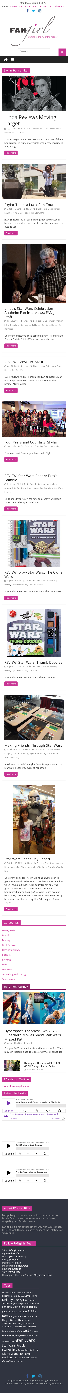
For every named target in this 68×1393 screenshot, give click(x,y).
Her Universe (29, 1316)
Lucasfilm (12, 213)
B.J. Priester (38, 321)
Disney (17, 1300)
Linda (13, 128)
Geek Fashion (9, 945)
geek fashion (8, 1311)
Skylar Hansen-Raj (26, 213)
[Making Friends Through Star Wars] (34, 696)
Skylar (29, 209)
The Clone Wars (36, 584)
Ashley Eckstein (22, 1292)
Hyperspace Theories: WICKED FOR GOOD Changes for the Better (42, 1064)
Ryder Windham (19, 488)
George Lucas (15, 1316)
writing (20, 1361)
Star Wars (20, 132)
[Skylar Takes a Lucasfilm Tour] (34, 166)
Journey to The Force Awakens (34, 128)
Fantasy (6, 940)
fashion (33, 1306)
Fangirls (7, 753)
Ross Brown (32, 1335)
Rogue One (21, 1335)
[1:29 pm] (5, 128)
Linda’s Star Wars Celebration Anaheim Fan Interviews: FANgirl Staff (31, 312)
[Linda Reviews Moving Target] (34, 77)
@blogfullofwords (19, 1265)
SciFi (4, 964)
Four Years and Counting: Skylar (30, 442)
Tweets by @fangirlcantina (15, 1086)
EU (25, 1300)
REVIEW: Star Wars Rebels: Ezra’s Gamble (30, 477)
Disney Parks (8, 930)
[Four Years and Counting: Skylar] (34, 403)
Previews (6, 959)
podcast (22, 1330)
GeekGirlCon (21, 1311)
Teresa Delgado (25, 1350)
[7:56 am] (5, 446)
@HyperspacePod (43, 1274)
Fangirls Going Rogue (15, 1306)
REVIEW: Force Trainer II (23, 362)
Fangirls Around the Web (28, 1303)
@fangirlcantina (17, 1250)
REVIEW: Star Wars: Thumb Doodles (33, 662)
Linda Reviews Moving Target (30, 120)
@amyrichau (14, 1271)
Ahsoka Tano (8, 1292)
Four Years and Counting (32, 446)
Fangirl (33, 484)
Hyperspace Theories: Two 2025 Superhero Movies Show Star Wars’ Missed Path (33, 1034)
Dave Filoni (30, 1295)
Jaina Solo (26, 1323)
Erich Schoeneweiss (51, 749)
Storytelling (9, 1349)
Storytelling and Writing (14, 974)
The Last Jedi (19, 1357)
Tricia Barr (31, 1357)
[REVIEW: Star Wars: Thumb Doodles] (34, 610)
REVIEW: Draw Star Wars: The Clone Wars (33, 574)
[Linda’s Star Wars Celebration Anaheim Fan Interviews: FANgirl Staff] (34, 246)
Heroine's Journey (11, 949)
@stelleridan (14, 1262)
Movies (12, 1331)
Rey (14, 1335)
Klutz (38, 580)
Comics (21, 1296)
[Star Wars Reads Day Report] (34, 787)
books (14, 1295)
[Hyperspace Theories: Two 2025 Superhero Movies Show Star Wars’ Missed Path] (34, 993)
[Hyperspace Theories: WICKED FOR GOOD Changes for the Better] (12, 1061)
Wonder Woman (9, 1361)
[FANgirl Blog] (5, 59)
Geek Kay (14, 325)
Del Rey (38, 749)
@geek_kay (12, 1259)
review (52, 128)
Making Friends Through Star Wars (33, 745)
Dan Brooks (41, 209)
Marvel (26, 1326)
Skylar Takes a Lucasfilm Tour (29, 204)
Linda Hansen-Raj (36, 325)
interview (24, 325)
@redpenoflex (13, 1253)
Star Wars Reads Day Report (27, 858)
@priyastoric (14, 1268)
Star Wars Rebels (13, 1345)
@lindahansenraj (17, 1256)
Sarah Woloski (8, 1341)
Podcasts (7, 954)
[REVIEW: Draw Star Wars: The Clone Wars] (34, 521)
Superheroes (8, 979)
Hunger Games (9, 1320)
